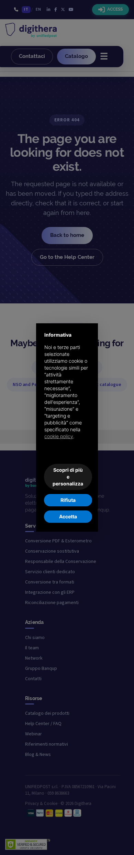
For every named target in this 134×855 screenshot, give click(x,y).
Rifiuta (68, 500)
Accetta (68, 516)
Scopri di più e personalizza (68, 476)
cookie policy (58, 436)
